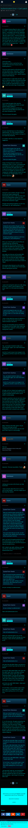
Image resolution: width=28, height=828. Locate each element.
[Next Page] (17, 15)
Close (9, 826)
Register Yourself (14, 799)
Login (14, 802)
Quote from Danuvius (10, 145)
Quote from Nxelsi (9, 223)
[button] (2, 2)
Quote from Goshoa (9, 307)
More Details (4, 826)
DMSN (3, 10)
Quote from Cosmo (9, 509)
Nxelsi (13, 553)
